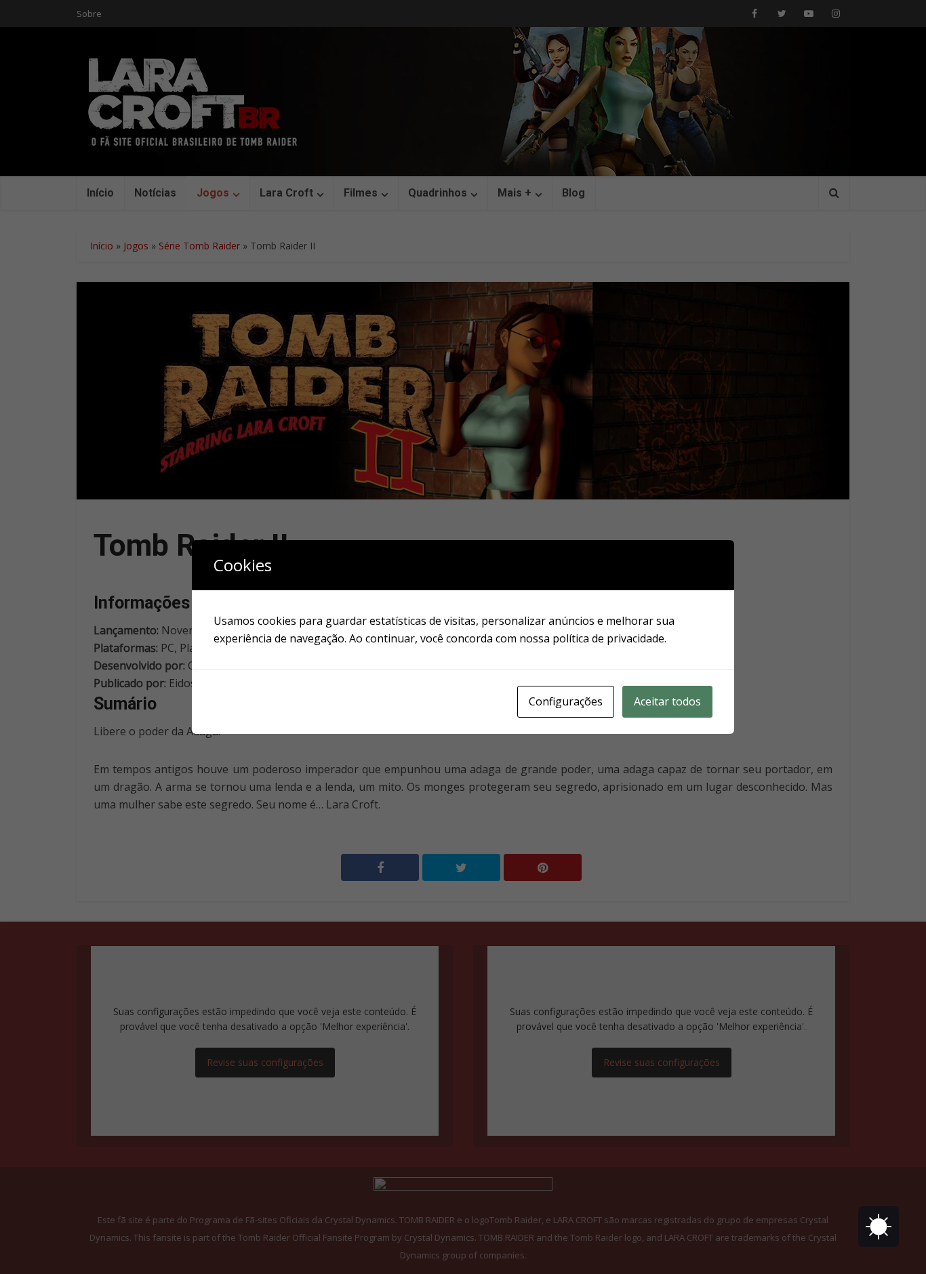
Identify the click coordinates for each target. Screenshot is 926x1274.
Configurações (566, 701)
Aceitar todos (667, 701)
